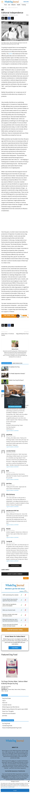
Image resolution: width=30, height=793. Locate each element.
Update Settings (11, 787)
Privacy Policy (5, 787)
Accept (15, 790)
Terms (19, 785)
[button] (28, 781)
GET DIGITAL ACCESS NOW (15, 406)
